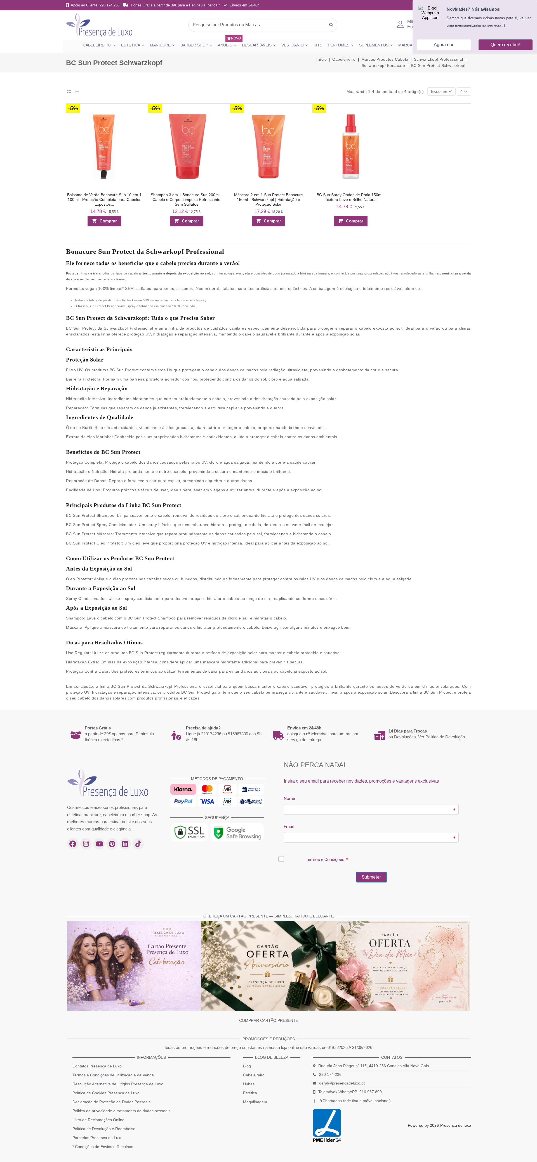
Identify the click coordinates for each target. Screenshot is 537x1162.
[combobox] (262, 25)
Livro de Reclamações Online (98, 1120)
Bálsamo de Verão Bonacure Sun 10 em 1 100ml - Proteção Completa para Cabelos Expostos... (104, 199)
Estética (250, 1093)
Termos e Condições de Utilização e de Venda (113, 1075)
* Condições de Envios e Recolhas (102, 1147)
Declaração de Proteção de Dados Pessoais (111, 1102)
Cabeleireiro (254, 1075)
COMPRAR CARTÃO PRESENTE (268, 1020)
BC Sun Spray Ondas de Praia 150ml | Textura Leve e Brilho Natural (351, 197)
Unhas (249, 1084)
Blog (247, 1066)
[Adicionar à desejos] (136, 109)
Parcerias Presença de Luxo (97, 1138)
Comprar (108, 221)
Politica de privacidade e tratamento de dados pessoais (121, 1111)
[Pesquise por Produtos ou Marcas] (331, 25)
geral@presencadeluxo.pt (342, 1083)
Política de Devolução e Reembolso (103, 1129)
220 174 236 (330, 1074)
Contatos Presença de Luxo (97, 1066)
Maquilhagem (255, 1102)
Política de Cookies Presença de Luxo (106, 1093)
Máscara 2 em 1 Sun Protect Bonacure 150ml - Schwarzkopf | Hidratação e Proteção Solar (268, 199)
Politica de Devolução (445, 736)
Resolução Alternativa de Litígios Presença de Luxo (117, 1084)
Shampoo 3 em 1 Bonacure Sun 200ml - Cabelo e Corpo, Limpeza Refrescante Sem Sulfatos (186, 199)
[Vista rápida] (136, 120)
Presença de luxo (455, 1125)
